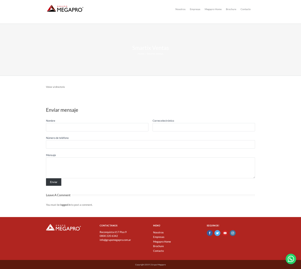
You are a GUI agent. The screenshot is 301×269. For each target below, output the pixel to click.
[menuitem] (180, 9)
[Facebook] (210, 233)
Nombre (50, 120)
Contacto (158, 250)
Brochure (158, 246)
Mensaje (51, 155)
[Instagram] (233, 233)
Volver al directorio (55, 86)
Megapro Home (162, 241)
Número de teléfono (57, 137)
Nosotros (158, 232)
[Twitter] (217, 233)
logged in (65, 204)
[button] (291, 259)
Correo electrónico (163, 120)
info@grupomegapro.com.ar (115, 239)
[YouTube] (225, 233)
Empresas (158, 236)
